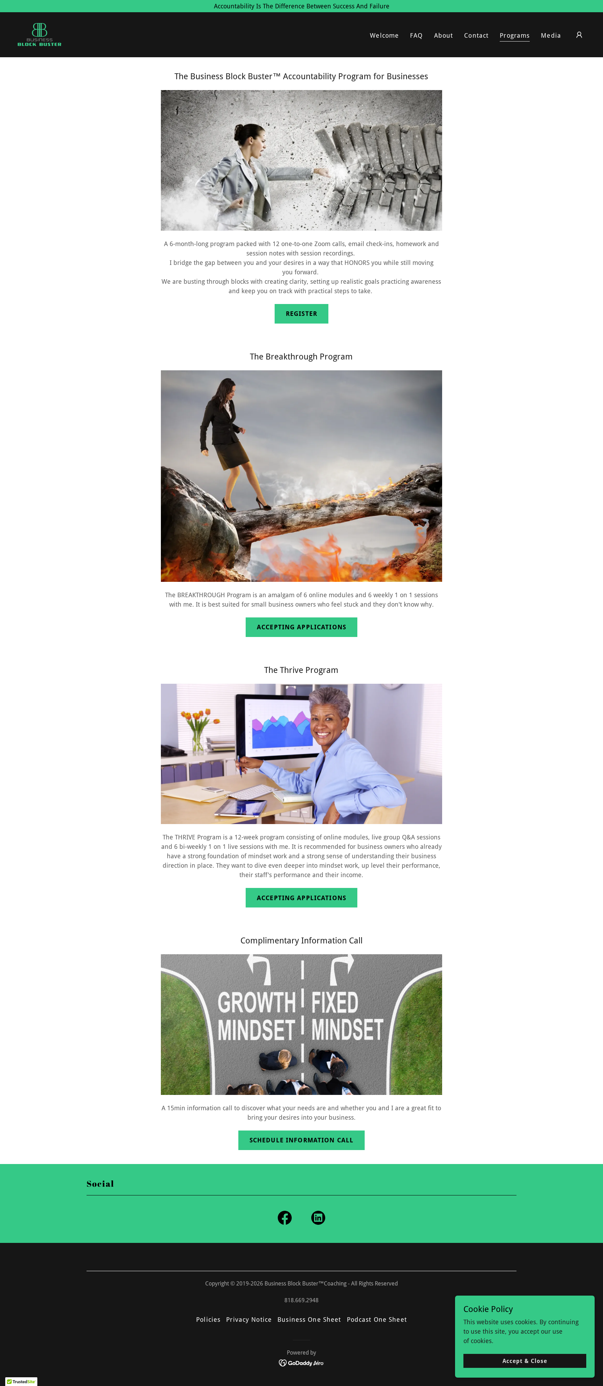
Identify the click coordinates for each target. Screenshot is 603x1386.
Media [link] (551, 35)
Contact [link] (476, 35)
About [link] (443, 35)
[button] (579, 35)
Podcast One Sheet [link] (377, 1319)
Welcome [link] (384, 35)
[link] (39, 34)
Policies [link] (208, 1319)
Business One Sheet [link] (309, 1319)
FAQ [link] (416, 35)
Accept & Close (524, 1361)
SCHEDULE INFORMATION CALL (301, 1140)
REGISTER (301, 313)
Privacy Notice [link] (249, 1319)
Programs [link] (515, 35)
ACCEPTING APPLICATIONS (301, 627)
